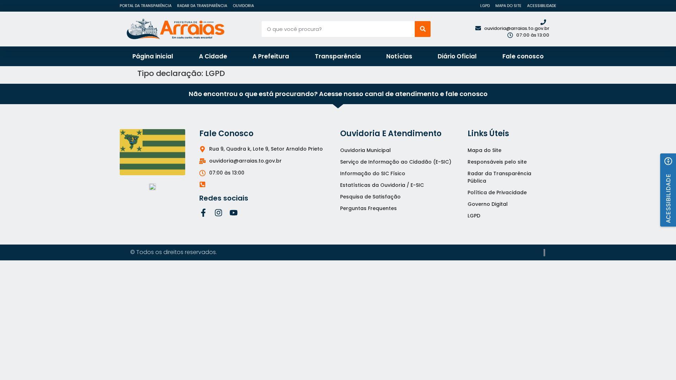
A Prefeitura (270, 56)
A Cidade (213, 56)
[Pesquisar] (423, 29)
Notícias (399, 56)
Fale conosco (523, 56)
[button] (668, 190)
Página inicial (152, 56)
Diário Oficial (457, 56)
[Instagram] (218, 213)
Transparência (338, 56)
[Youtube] (234, 213)
